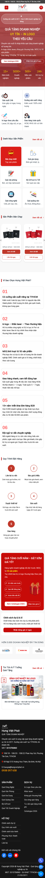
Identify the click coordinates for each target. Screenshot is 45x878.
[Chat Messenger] (41, 874)
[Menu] (6, 8)
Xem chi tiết (11, 251)
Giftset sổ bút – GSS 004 (33, 247)
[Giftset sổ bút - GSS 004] (34, 234)
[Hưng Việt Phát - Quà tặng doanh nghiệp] (22, 7)
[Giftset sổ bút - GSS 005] (11, 234)
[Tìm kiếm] (41, 8)
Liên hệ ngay (11, 257)
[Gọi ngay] (41, 860)
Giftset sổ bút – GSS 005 (11, 247)
